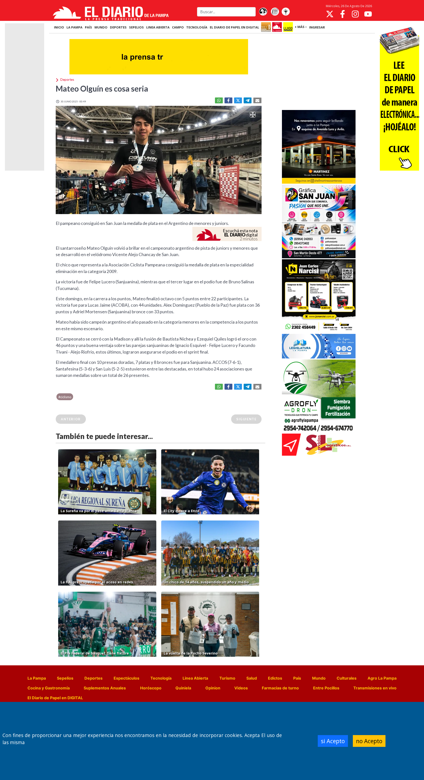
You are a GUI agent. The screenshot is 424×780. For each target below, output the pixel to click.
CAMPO (178, 27)
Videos (241, 687)
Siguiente (246, 419)
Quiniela (183, 687)
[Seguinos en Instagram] (355, 14)
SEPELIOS (136, 27)
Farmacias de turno (280, 687)
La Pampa (36, 678)
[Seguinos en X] (330, 14)
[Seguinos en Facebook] (342, 14)
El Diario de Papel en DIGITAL (234, 27)
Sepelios (65, 678)
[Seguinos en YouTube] (368, 14)
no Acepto (369, 741)
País (297, 678)
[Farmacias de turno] (285, 12)
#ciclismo (64, 397)
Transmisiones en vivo (375, 687)
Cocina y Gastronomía (48, 687)
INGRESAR (317, 27)
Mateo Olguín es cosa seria (102, 88)
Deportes (93, 678)
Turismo (227, 678)
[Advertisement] (319, 72)
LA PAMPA (74, 27)
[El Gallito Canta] (263, 12)
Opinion (212, 687)
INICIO (59, 27)
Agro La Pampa (382, 678)
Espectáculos (126, 678)
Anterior (71, 419)
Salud (251, 678)
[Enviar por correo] (257, 100)
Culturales (347, 678)
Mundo (319, 678)
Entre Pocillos (326, 687)
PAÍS (88, 27)
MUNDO (100, 27)
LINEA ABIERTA (158, 27)
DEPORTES (118, 27)
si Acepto (333, 741)
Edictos (275, 678)
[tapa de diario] (274, 12)
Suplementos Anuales (105, 687)
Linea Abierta (195, 678)
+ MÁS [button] (300, 27)
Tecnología (161, 678)
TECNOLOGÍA (196, 27)
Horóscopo (150, 687)
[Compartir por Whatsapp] (219, 100)
